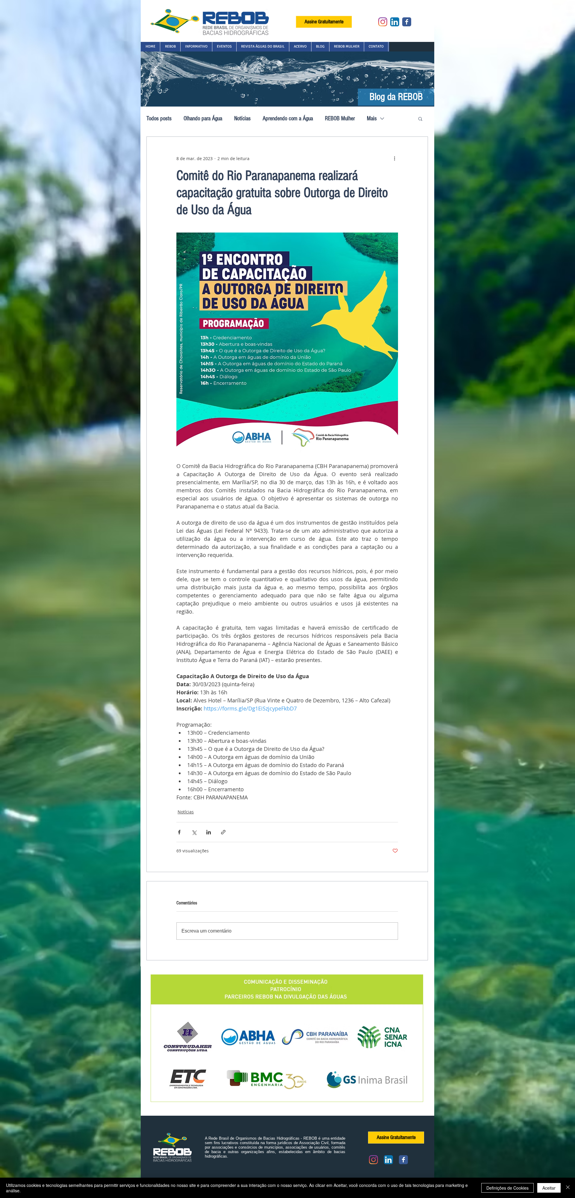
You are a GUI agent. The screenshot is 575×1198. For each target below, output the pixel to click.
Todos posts (159, 118)
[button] (170, 46)
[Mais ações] (394, 158)
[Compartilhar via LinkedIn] (208, 832)
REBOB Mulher (340, 118)
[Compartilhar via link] (223, 832)
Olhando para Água (203, 118)
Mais (372, 118)
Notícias (242, 118)
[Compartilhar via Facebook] (179, 832)
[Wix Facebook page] (406, 21)
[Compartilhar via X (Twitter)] (194, 832)
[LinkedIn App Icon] (394, 21)
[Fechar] (567, 1187)
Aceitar (549, 1188)
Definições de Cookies (507, 1188)
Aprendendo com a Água (288, 118)
